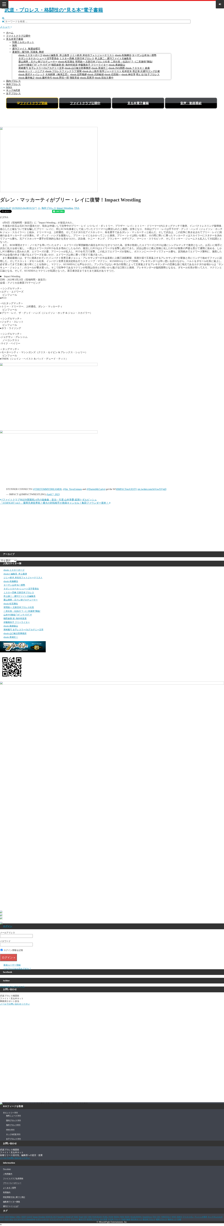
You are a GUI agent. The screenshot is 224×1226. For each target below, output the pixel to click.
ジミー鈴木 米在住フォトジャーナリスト (92, 55)
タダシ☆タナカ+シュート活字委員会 (38, 58)
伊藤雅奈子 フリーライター (93, 65)
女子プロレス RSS (13, 1139)
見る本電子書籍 (14, 39)
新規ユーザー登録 (12, 965)
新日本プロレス (149, 1219)
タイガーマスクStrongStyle (24, 1219)
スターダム (8, 1219)
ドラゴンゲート (55, 1219)
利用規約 (6, 1192)
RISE (122, 1217)
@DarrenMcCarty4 (96, 489)
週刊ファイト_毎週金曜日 (26, 48)
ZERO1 (179, 1217)
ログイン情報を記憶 (13, 950)
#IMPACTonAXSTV (126, 489)
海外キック (172, 1219)
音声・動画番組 (191, 103)
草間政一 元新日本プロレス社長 (92, 61)
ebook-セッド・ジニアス (31, 71)
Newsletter (7, 1169)
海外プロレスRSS (13, 1125)
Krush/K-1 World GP (65, 1217)
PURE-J (106, 1217)
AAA (2, 1217)
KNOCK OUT (51, 1217)
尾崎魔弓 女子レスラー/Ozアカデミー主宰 (41, 68)
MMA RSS (10, 1130)
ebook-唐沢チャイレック (31, 74)
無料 (14, 45)
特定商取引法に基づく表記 (14, 1197)
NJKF (76, 1217)
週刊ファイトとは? (10, 1206)
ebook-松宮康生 (66, 61)
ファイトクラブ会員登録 (13, 1178)
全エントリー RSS (10, 1113)
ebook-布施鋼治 (123, 55)
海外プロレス (13, 84)
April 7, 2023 (53, 494)
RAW (111, 1217)
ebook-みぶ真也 (90, 71)
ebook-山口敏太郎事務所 (78, 68)
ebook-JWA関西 (116, 68)
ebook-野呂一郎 (61, 77)
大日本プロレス (114, 1219)
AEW (7, 1217)
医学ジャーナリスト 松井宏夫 (116, 71)
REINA (117, 1217)
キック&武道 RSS (13, 1134)
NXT (85, 1217)
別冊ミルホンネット (23, 42)
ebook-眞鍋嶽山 (117, 65)
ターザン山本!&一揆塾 (144, 55)
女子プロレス (13, 93)
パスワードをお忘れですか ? (17, 969)
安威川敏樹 (125, 1219)
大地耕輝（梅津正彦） (57, 74)
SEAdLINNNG (136, 1217)
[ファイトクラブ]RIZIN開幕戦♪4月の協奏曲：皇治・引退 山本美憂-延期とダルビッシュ (49, 499)
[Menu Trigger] (4, 4)
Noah (81, 1217)
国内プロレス (13, 81)
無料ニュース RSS (13, 1116)
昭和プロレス (161, 1219)
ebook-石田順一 (112, 74)
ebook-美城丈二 (99, 68)
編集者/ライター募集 (11, 1202)
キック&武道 (13, 90)
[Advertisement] (112, 118)
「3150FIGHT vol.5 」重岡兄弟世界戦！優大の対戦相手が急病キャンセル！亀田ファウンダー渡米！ (54, 503)
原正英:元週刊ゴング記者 (146, 71)
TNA (76, 208)
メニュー (5, 27)
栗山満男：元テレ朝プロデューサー (37, 61)
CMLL (18, 1217)
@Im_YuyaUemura (72, 489)
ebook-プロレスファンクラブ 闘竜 (63, 71)
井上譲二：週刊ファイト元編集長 (113, 58)
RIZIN (127, 1217)
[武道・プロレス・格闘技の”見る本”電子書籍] (52, 10)
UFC (159, 1217)
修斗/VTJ (82, 1219)
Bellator (12, 1217)
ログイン (7, 926)
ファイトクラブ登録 (33, 103)
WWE (174, 1217)
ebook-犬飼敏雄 (95, 74)
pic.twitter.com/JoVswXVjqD (152, 489)
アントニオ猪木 (200, 1217)
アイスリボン (188, 1217)
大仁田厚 (103, 1219)
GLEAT (29, 1217)
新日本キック (136, 1219)
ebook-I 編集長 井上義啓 (56, 55)
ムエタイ (66, 1219)
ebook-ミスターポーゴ (30, 55)
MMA (9, 87)
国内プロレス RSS (13, 1120)
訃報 (179, 1219)
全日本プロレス (93, 1219)
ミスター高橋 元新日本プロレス (76, 58)
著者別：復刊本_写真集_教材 (28, 52)
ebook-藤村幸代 (44, 77)
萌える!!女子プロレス (148, 74)
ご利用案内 (7, 1174)
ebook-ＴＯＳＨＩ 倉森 (137, 68)
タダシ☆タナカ (42, 1219)
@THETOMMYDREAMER (47, 489)
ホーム (9, 32)
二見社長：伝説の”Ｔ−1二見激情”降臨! (131, 61)
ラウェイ (74, 1219)
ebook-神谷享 (128, 74)
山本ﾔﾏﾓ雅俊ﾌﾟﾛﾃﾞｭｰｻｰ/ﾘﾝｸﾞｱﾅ (34, 65)
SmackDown (147, 1217)
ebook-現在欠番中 (104, 77)
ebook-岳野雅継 (78, 74)
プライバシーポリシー (12, 1183)
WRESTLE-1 (166, 1217)
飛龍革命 (74, 77)
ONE (90, 1217)
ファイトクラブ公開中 (18, 36)
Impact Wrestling (65, 208)
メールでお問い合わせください (15, 1004)
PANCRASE (97, 1217)
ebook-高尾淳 (87, 77)
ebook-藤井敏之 (26, 77)
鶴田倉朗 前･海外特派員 (64, 65)
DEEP (23, 1217)
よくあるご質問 (9, 1188)
